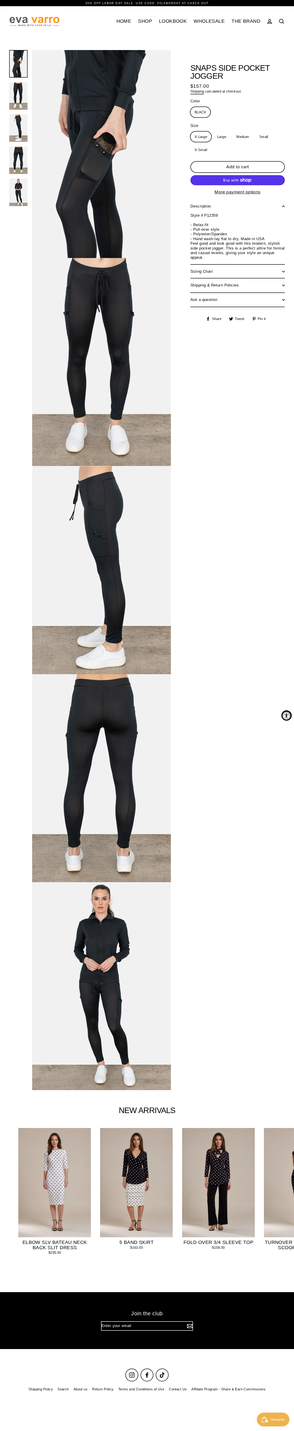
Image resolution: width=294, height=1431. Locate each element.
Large (221, 137)
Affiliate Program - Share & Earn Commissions (228, 1389)
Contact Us (178, 1389)
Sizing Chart (201, 271)
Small (263, 137)
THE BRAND (246, 21)
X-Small (201, 150)
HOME (123, 21)
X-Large (201, 137)
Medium (242, 137)
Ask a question (203, 299)
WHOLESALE (209, 21)
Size (194, 125)
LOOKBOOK (173, 21)
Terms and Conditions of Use (141, 1389)
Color (195, 101)
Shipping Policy (40, 1389)
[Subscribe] (189, 1325)
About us (81, 1389)
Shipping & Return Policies (214, 285)
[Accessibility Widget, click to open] (286, 715)
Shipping (197, 91)
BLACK (200, 112)
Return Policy (103, 1389)
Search (63, 1389)
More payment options (238, 192)
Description (200, 206)
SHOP (145, 21)
